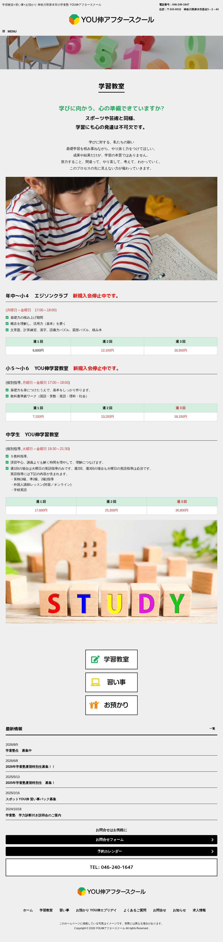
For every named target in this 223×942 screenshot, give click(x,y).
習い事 (64, 910)
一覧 (212, 728)
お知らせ (179, 910)
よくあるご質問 (134, 910)
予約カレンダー (110, 851)
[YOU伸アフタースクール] (111, 22)
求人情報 (199, 910)
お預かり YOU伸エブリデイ (96, 910)
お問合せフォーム (110, 839)
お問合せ (159, 910)
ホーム (28, 910)
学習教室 (46, 910)
